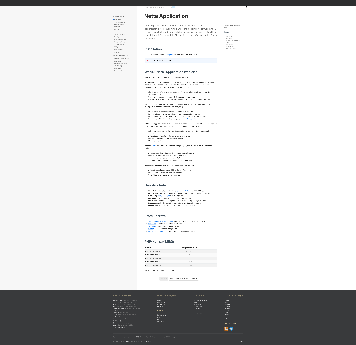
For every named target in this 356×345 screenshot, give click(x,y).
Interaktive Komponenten (157, 231)
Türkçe (227, 314)
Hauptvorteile (230, 44)
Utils (123, 325)
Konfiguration (118, 49)
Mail (119, 317)
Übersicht (117, 19)
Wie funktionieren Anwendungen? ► (183, 278)
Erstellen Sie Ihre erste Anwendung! (121, 64)
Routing (151, 229)
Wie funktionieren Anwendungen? (160, 221)
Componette (191, 119)
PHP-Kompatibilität (231, 48)
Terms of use (147, 341)
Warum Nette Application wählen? (233, 41)
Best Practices (118, 68)
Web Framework (126, 300)
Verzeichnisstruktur (120, 34)
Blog (158, 317)
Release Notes (161, 304)
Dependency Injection (127, 308)
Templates (152, 226)
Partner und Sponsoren (201, 300)
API (231, 28)
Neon (121, 319)
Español (227, 306)
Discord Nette (161, 302)
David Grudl (126, 341)
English (227, 300)
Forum (159, 300)
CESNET (138, 337)
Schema (122, 323)
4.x (174, 7)
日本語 (227, 319)
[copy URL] (162, 49)
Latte (154, 146)
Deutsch (227, 304)
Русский (227, 317)
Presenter (152, 224)
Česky (227, 302)
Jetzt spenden (198, 313)
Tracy (125, 306)
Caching (115, 310)
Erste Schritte (230, 46)
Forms (124, 314)
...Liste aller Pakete (119, 327)
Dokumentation (149, 7)
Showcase (197, 308)
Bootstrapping (118, 26)
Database (120, 312)
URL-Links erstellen (120, 39)
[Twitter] (231, 328)
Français (227, 308)
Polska (227, 312)
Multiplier (117, 47)
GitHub (226, 28)
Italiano (227, 310)
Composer (170, 55)
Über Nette (160, 321)
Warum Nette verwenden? (122, 58)
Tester (124, 304)
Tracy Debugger (164, 196)
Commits (160, 306)
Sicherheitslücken (183, 191)
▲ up (241, 341)
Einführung (229, 36)
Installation (117, 61)
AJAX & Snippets (119, 44)
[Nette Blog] (226, 328)
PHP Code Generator (119, 321)
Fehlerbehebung (119, 71)
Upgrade (117, 52)
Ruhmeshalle (198, 306)
